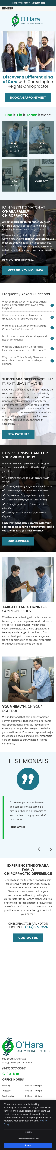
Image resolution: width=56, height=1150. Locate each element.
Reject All (28, 1132)
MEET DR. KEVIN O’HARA (25, 270)
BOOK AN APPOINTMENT (28, 97)
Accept (28, 1145)
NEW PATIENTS (18, 434)
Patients (14, 183)
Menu (9, 8)
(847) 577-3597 (38, 3)
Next (50, 849)
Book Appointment (21, 3)
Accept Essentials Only (28, 1138)
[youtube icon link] (17, 1074)
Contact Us (28, 937)
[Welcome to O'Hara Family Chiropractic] (28, 25)
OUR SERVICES (18, 541)
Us (41, 183)
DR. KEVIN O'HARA (14, 147)
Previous (39, 849)
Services (41, 145)
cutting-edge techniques (39, 238)
